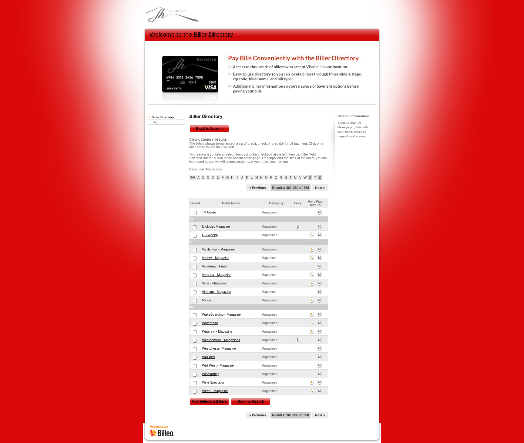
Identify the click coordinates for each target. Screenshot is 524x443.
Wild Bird (208, 357)
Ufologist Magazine (216, 226)
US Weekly (210, 235)
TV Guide (209, 212)
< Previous (257, 188)
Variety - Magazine (215, 258)
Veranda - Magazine (216, 275)
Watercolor (210, 323)
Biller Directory (163, 117)
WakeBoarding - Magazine (221, 314)
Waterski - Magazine (217, 331)
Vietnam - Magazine (216, 292)
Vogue (206, 300)
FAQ (155, 122)
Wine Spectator (213, 382)
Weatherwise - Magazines (221, 340)
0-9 (192, 177)
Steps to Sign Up (349, 122)
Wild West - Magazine (218, 365)
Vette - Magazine (214, 283)
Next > (320, 188)
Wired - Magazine (215, 391)
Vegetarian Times (214, 266)
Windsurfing (210, 374)
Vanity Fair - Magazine (218, 249)
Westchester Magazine (219, 348)
